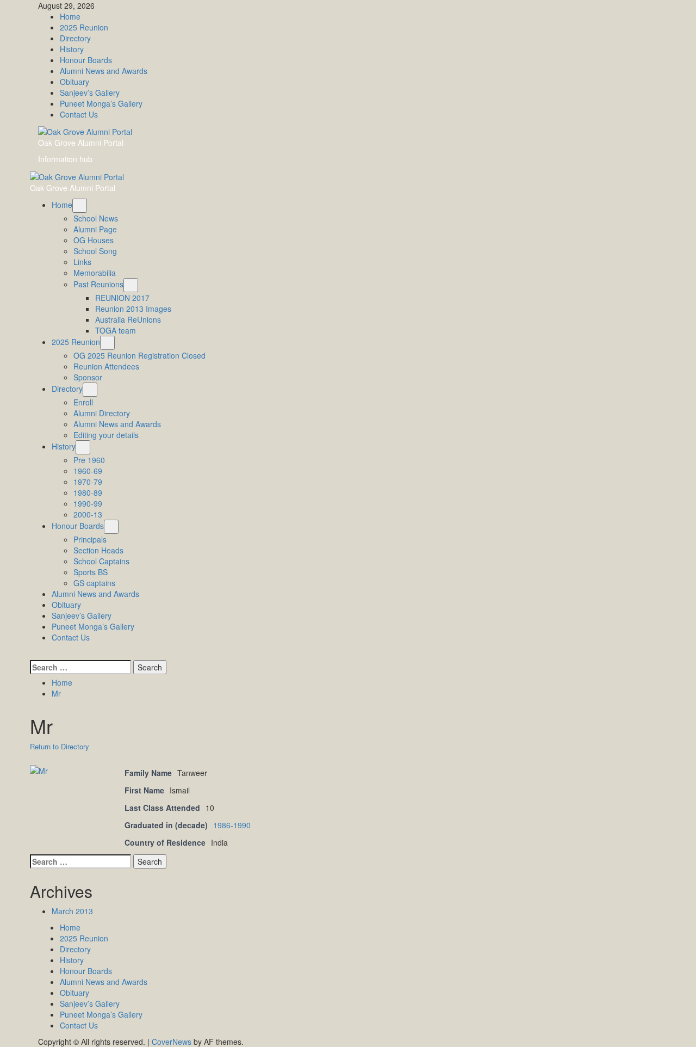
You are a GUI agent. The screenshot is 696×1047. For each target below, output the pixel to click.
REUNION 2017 (122, 297)
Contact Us (79, 114)
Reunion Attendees (106, 366)
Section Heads (98, 550)
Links (82, 261)
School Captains (101, 561)
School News (95, 218)
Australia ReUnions (128, 319)
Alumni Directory (101, 413)
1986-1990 (232, 825)
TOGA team (115, 330)
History (72, 49)
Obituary (74, 81)
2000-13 (87, 514)
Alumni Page (95, 229)
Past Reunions (98, 284)
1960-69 (87, 470)
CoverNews (171, 1041)
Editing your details (106, 434)
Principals (90, 539)
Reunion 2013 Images (133, 308)
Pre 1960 (89, 459)
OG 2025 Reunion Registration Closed (139, 355)
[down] (79, 206)
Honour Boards (86, 59)
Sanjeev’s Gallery (90, 92)
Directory (75, 38)
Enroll (83, 402)
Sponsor (87, 377)
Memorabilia (94, 272)
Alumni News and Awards (103, 70)
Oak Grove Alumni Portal (80, 142)
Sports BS (90, 571)
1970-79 (87, 481)
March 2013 (72, 911)
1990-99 (87, 503)
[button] (33, 653)
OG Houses (93, 240)
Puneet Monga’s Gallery (101, 103)
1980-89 (87, 492)
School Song (95, 250)
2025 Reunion (84, 27)
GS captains (94, 582)
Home (70, 16)
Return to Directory (59, 746)
